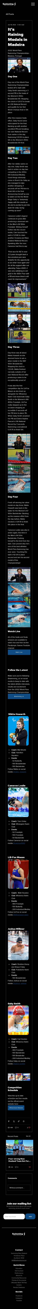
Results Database (19, 1287)
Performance (19, 1273)
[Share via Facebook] (9, 1121)
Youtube (19, 1300)
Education (19, 1268)
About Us (19, 1275)
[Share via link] (19, 1121)
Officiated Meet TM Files (19, 1282)
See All (28, 1136)
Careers (19, 1285)
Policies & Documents (19, 1280)
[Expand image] (11, 150)
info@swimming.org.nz (19, 1260)
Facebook (19, 1296)
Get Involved (19, 1271)
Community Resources (19, 1278)
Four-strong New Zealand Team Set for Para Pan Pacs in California (18, 1160)
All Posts (10, 14)
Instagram (19, 1298)
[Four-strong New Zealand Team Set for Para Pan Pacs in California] (19, 1147)
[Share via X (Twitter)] (14, 1121)
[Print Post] (24, 1121)
